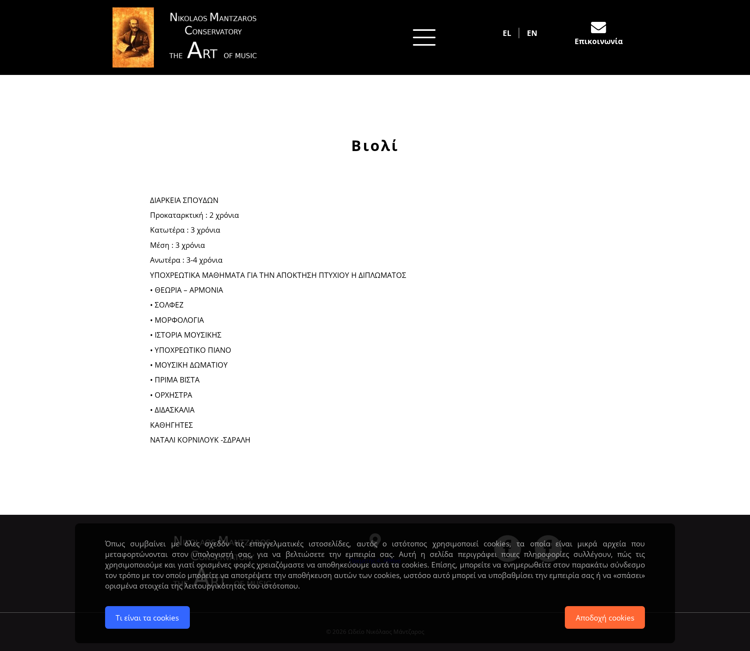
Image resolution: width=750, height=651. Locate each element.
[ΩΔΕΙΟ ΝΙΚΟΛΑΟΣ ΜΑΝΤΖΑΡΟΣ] (191, 37)
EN (532, 33)
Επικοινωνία (599, 41)
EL (507, 33)
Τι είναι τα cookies (147, 617)
